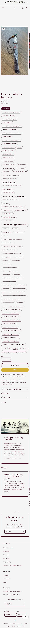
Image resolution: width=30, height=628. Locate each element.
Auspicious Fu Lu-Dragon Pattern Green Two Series (15, 349)
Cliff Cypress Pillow (8, 158)
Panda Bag (17, 275)
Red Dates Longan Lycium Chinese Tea (13, 206)
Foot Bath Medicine (9, 303)
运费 (7, 103)
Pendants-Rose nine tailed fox (11, 176)
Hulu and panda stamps (10, 250)
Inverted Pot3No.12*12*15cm (11, 316)
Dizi (4, 306)
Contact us (6, 555)
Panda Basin (19, 278)
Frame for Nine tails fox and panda (13, 240)
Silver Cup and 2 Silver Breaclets (12, 247)
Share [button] (4, 402)
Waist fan (6, 261)
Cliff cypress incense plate (10, 200)
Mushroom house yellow (20, 171)
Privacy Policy (6, 551)
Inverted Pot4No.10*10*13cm (11, 313)
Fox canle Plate (19, 257)
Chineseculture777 (10, 623)
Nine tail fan (6, 289)
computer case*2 (21, 285)
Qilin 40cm (6, 203)
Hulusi (5, 236)
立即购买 (15, 369)
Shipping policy (7, 562)
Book (5, 243)
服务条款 (13, 626)
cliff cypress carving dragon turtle (12, 126)
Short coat (5, 228)
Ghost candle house (8, 168)
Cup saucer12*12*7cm (9, 323)
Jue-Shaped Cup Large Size (10, 334)
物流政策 (18, 626)
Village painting (7, 210)
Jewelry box (6, 172)
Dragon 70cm (20, 196)
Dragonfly (6, 299)
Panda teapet (7, 275)
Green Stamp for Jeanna (10, 271)
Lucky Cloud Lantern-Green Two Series (13, 344)
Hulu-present (16, 299)
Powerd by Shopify (18, 623)
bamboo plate (22, 165)
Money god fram (8, 285)
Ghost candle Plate (8, 154)
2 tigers (24, 229)
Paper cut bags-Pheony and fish (11, 140)
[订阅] (23, 531)
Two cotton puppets (18, 292)
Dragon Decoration (8, 189)
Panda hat (6, 292)
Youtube (5, 582)
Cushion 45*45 (7, 278)
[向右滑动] (18, 91)
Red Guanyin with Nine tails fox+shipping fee (15, 225)
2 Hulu (12, 150)
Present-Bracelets (8, 161)
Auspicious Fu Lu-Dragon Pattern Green (14, 352)
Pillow (12, 243)
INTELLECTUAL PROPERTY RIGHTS (12, 565)
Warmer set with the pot (10, 282)
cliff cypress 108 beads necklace (12, 133)
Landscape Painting (20, 210)
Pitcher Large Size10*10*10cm (11, 330)
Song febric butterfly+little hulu (11, 112)
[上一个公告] (3, 2)
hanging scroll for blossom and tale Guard (15, 296)
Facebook (5, 575)
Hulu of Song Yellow (8, 115)
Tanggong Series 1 (8, 192)
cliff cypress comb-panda (10, 179)
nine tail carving (7, 122)
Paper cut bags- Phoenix (9, 143)
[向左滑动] (11, 91)
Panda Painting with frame (10, 268)
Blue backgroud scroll (19, 289)
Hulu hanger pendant (9, 165)
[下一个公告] (27, 2)
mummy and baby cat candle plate (13, 186)
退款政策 (25, 623)
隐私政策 (8, 626)
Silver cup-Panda (8, 221)
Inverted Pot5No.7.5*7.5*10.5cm (11, 320)
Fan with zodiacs (7, 213)
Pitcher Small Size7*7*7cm (10, 327)
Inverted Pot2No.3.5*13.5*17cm (11, 309)
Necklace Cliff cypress (9, 217)
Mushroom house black (9, 182)
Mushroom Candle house (16, 306)
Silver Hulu (6, 108)
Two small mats (19, 233)
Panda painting (16, 261)
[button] (3, 8)
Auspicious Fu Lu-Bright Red (11, 341)
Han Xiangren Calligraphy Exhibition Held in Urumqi (14, 475)
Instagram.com (7, 578)
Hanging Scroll (7, 232)
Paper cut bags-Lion (8, 147)
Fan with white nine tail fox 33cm (12, 254)
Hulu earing (21, 169)
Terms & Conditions (8, 547)
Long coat (15, 228)
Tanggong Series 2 (8, 196)
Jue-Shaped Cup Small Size (10, 337)
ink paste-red (7, 264)
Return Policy (6, 558)
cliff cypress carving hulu (9, 119)
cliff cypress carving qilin (9, 129)
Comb (19, 147)
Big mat (5, 150)
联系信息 (23, 626)
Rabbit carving (7, 136)
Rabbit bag (21, 303)
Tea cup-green (7, 257)
